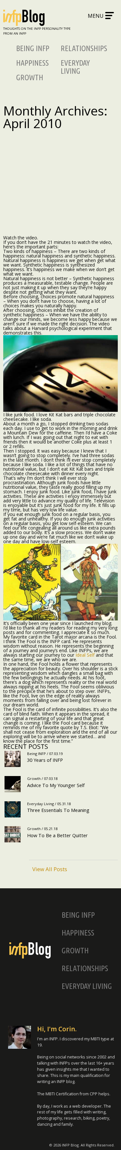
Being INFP (32, 48)
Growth (29, 77)
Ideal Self (85, 655)
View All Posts (49, 868)
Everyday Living (75, 67)
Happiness (32, 63)
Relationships (84, 48)
